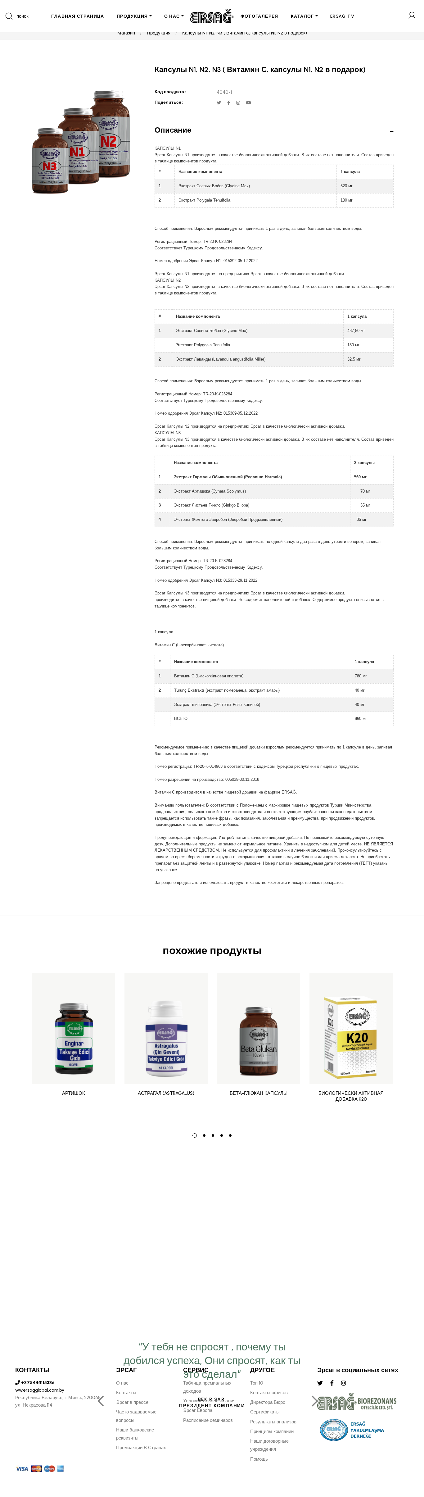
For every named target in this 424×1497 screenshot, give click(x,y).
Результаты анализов (273, 1422)
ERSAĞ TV (342, 16)
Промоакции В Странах (141, 1447)
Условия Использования (209, 1401)
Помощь (259, 1459)
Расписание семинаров (208, 1420)
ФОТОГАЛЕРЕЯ (259, 16)
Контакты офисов (269, 1392)
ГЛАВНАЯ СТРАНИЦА (77, 16)
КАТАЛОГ (302, 16)
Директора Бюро (267, 1402)
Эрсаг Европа (197, 1410)
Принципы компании (272, 1431)
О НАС (172, 16)
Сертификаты (265, 1412)
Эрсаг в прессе (132, 1402)
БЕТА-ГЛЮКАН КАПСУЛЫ (258, 1093)
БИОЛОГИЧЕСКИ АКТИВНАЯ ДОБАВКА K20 (351, 1096)
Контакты (126, 1392)
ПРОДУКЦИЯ (132, 16)
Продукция (158, 33)
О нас (122, 1383)
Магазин (126, 33)
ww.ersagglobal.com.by (39, 1390)
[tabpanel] (73, 1048)
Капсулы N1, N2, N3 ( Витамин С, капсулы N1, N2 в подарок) (244, 33)
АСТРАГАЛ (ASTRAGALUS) (166, 1093)
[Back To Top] (407, 1458)
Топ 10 (256, 1383)
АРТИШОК (73, 1093)
